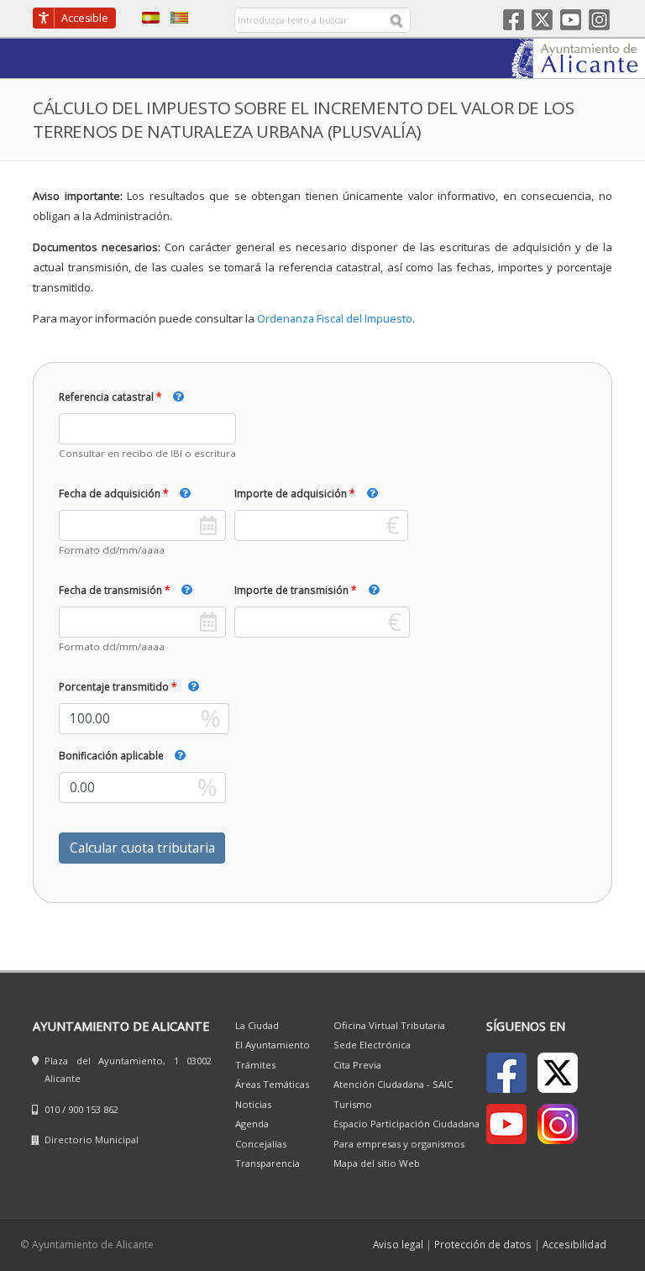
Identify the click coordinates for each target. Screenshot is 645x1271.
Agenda (252, 1123)
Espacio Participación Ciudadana (406, 1123)
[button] (193, 396)
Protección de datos (483, 1244)
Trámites (255, 1064)
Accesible (84, 18)
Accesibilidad (574, 1244)
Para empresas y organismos (398, 1143)
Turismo (352, 1104)
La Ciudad (257, 1025)
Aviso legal (398, 1244)
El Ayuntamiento (272, 1044)
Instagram (599, 19)
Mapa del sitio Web (376, 1163)
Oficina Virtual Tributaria (389, 1025)
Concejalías (260, 1143)
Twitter (542, 19)
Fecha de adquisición (109, 493)
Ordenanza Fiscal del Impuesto (334, 319)
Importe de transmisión (291, 589)
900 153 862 (93, 1109)
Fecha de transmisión (110, 589)
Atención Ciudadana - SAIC (393, 1084)
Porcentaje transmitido (114, 686)
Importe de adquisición (290, 493)
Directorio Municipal (92, 1139)
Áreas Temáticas (272, 1084)
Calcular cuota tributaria (142, 847)
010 (52, 1109)
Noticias (253, 1104)
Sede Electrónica (372, 1044)
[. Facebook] (506, 1073)
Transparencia (267, 1163)
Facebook (513, 19)
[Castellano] (147, 16)
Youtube (570, 19)
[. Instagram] (558, 1124)
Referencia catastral (106, 396)
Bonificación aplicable (111, 755)
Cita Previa (357, 1064)
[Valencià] (175, 16)
